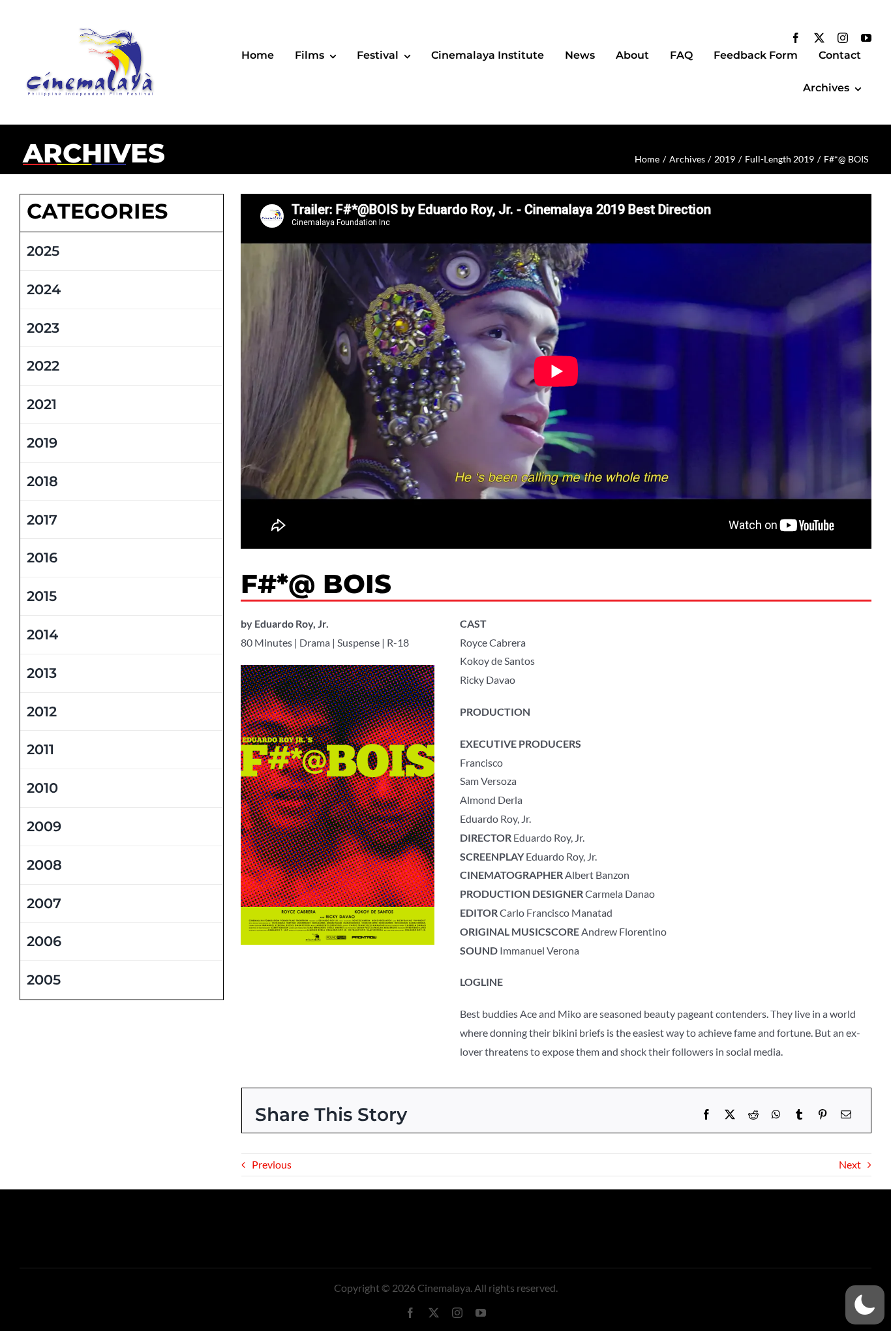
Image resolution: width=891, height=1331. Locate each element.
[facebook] (796, 38)
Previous (272, 1164)
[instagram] (843, 38)
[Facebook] (706, 1114)
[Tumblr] (799, 1114)
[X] (730, 1114)
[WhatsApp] (776, 1114)
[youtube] (866, 38)
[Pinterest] (822, 1114)
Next (850, 1164)
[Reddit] (753, 1114)
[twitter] (819, 38)
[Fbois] (337, 670)
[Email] (846, 1114)
